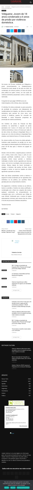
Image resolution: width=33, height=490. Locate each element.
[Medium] (16, 473)
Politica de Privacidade (23, 487)
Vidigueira (18, 214)
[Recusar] (31, 485)
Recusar (13, 487)
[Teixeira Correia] (3, 27)
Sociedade (7, 7)
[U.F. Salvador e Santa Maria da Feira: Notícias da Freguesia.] (6, 276)
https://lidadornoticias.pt (16, 254)
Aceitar (6, 487)
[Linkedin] (19, 30)
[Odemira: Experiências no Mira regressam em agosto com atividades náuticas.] (6, 284)
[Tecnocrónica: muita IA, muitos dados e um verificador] (6, 331)
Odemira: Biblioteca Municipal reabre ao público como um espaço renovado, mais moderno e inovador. (21, 313)
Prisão (7, 214)
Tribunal (12, 214)
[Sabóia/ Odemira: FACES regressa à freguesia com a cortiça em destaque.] (6, 367)
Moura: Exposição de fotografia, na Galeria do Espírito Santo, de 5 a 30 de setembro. (21, 358)
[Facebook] (8, 30)
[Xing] (16, 477)
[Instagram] (8, 473)
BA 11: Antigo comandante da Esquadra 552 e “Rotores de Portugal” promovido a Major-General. (21, 267)
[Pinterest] (15, 30)
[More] (26, 30)
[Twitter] (12, 30)
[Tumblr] (23, 30)
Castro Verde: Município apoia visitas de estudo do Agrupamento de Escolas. (24, 232)
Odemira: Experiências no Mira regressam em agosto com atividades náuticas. (21, 283)
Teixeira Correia (9, 26)
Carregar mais (16, 290)
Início (3, 7)
